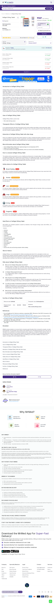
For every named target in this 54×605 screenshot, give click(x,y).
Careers (38, 571)
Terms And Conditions (27, 569)
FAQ (2, 569)
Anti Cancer (12, 567)
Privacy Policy (25, 567)
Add (43, 37)
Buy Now (44, 33)
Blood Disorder (13, 569)
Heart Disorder (13, 573)
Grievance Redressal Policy (28, 573)
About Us (4, 567)
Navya (49, 569)
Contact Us (4, 573)
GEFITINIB (4, 25)
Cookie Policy (25, 576)
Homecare (50, 567)
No (40, 376)
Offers (3, 574)
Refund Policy (25, 571)
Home (3, 13)
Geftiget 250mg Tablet (16, 13)
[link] (3, 14)
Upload (47, 8)
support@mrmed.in (41, 567)
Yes (15, 376)
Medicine (8, 13)
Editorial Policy (25, 574)
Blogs (3, 571)
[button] (3, 2)
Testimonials (4, 578)
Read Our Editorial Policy (14, 401)
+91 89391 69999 (40, 569)
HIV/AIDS (11, 576)
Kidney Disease (13, 571)
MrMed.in (6, 595)
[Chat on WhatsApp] (50, 601)
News (3, 576)
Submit (20, 591)
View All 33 (26, 71)
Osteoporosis (12, 574)
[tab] (32, 18)
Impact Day (50, 571)
